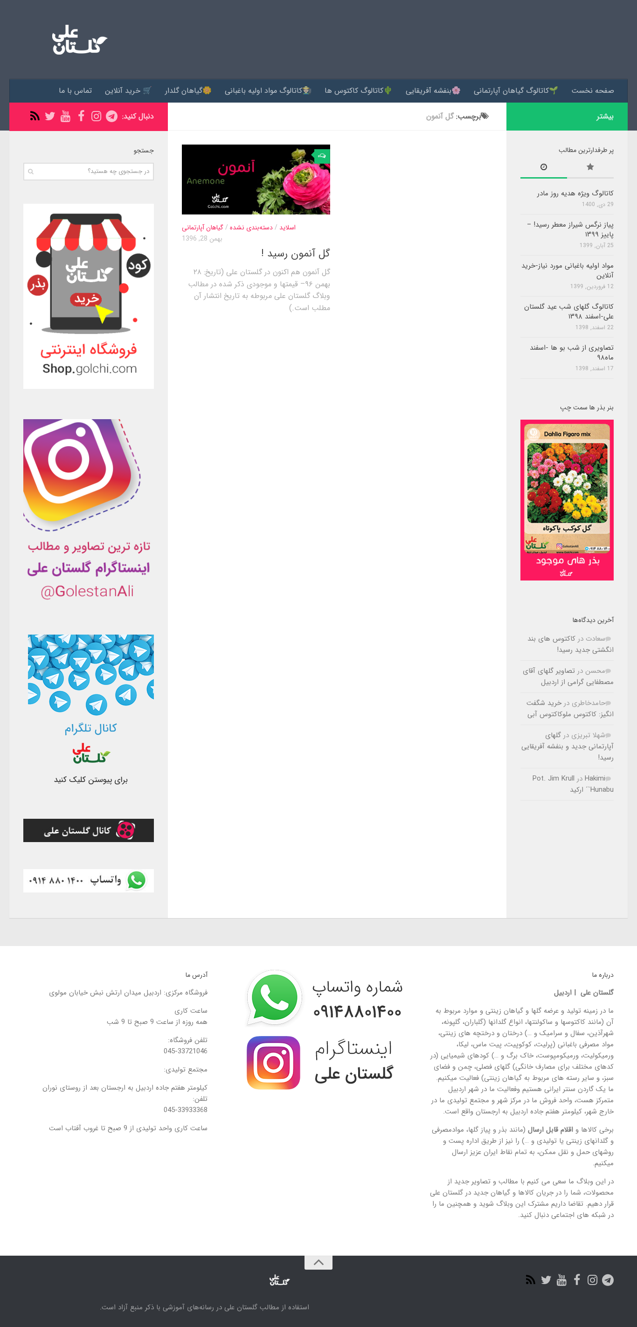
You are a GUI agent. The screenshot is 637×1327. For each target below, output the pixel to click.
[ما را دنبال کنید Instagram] (96, 116)
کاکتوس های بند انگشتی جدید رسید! (570, 644)
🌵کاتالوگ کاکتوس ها (359, 91)
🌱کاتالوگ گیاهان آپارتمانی (516, 91)
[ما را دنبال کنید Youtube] (65, 116)
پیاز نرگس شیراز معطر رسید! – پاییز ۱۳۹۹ (570, 229)
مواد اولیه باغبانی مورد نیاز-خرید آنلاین (567, 270)
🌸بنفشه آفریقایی (433, 91)
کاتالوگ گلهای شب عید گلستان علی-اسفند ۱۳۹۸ (569, 311)
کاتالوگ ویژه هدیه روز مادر (575, 193)
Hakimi (595, 778)
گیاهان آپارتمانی (202, 227)
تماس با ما (75, 91)
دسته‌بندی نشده (251, 227)
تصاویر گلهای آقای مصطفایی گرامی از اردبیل (568, 676)
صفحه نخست (592, 91)
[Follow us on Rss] (35, 116)
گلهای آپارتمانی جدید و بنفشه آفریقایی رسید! (567, 746)
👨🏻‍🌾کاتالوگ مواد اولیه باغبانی (268, 91)
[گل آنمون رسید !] (256, 179)
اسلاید (287, 227)
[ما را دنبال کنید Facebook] (81, 116)
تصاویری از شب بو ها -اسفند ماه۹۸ (572, 352)
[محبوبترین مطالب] (590, 169)
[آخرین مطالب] (543, 169)
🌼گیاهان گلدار (188, 91)
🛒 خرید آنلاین (128, 91)
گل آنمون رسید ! (295, 254)
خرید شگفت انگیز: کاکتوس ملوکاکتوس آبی (570, 709)
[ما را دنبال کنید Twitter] (50, 116)
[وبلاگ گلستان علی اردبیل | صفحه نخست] (76, 40)
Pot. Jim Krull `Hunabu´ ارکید (573, 784)
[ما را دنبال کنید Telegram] (112, 116)
